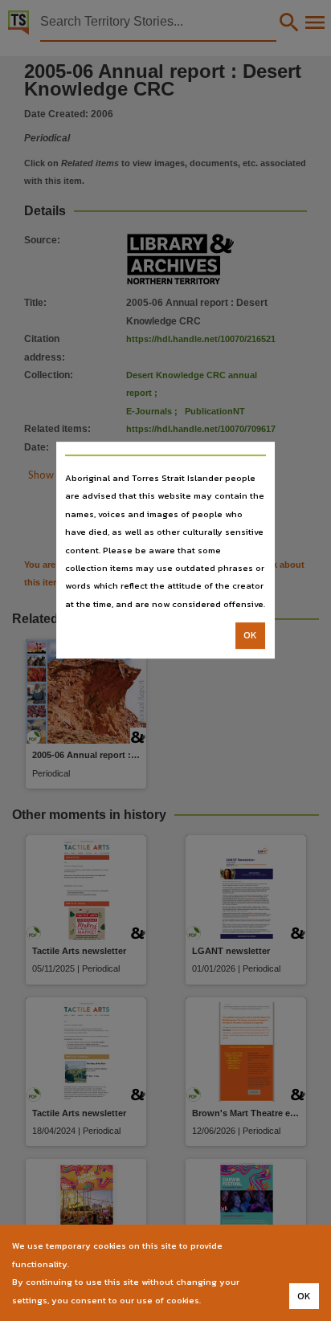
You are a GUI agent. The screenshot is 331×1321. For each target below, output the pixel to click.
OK (250, 635)
